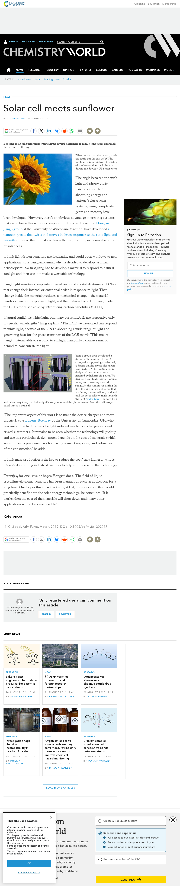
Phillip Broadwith (14, 762)
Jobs (37, 79)
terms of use (137, 283)
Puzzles (67, 79)
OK (29, 863)
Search (102, 41)
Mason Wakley (60, 767)
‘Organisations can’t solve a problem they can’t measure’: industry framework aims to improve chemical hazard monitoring (60, 749)
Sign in (46, 614)
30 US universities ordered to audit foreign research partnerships (56, 682)
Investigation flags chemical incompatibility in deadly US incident (18, 746)
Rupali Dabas (98, 696)
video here (93, 398)
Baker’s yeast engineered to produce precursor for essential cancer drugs (21, 682)
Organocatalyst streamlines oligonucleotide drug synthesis (97, 682)
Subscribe (46, 41)
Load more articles (60, 787)
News (7, 97)
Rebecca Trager (61, 696)
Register (28, 41)
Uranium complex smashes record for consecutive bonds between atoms (96, 746)
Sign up (148, 273)
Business (11, 736)
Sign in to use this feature (100, 122)
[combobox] (79, 41)
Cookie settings (29, 872)
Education (154, 3)
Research (12, 672)
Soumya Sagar (21, 696)
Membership (169, 3)
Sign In (13, 41)
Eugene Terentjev (38, 420)
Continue (128, 879)
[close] (117, 122)
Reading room (52, 79)
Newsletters (25, 79)
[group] (168, 70)
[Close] (51, 817)
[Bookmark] (97, 131)
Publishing (139, 3)
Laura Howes (17, 118)
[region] (29, 847)
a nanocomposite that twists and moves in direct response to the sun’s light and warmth (60, 234)
